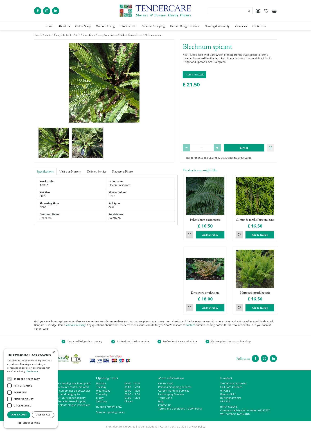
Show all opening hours (110, 412)
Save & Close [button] (19, 414)
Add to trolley (210, 234)
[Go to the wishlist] (266, 10)
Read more (32, 371)
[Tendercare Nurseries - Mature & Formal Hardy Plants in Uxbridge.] (155, 11)
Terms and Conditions (171, 408)
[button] (30, 423)
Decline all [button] (43, 414)
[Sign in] (258, 10)
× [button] (53, 352)
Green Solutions (147, 426)
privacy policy (197, 426)
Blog (160, 401)
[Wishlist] (266, 10)
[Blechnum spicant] (104, 83)
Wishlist (189, 234)
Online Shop (165, 383)
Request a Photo (122, 171)
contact (190, 325)
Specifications (45, 171)
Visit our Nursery (70, 171)
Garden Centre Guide (173, 426)
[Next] (168, 83)
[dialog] (31, 388)
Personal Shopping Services (174, 387)
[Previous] (40, 83)
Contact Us (164, 405)
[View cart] (274, 10)
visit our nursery (75, 325)
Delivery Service (96, 171)
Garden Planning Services (173, 390)
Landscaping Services (171, 394)
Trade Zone (165, 397)
